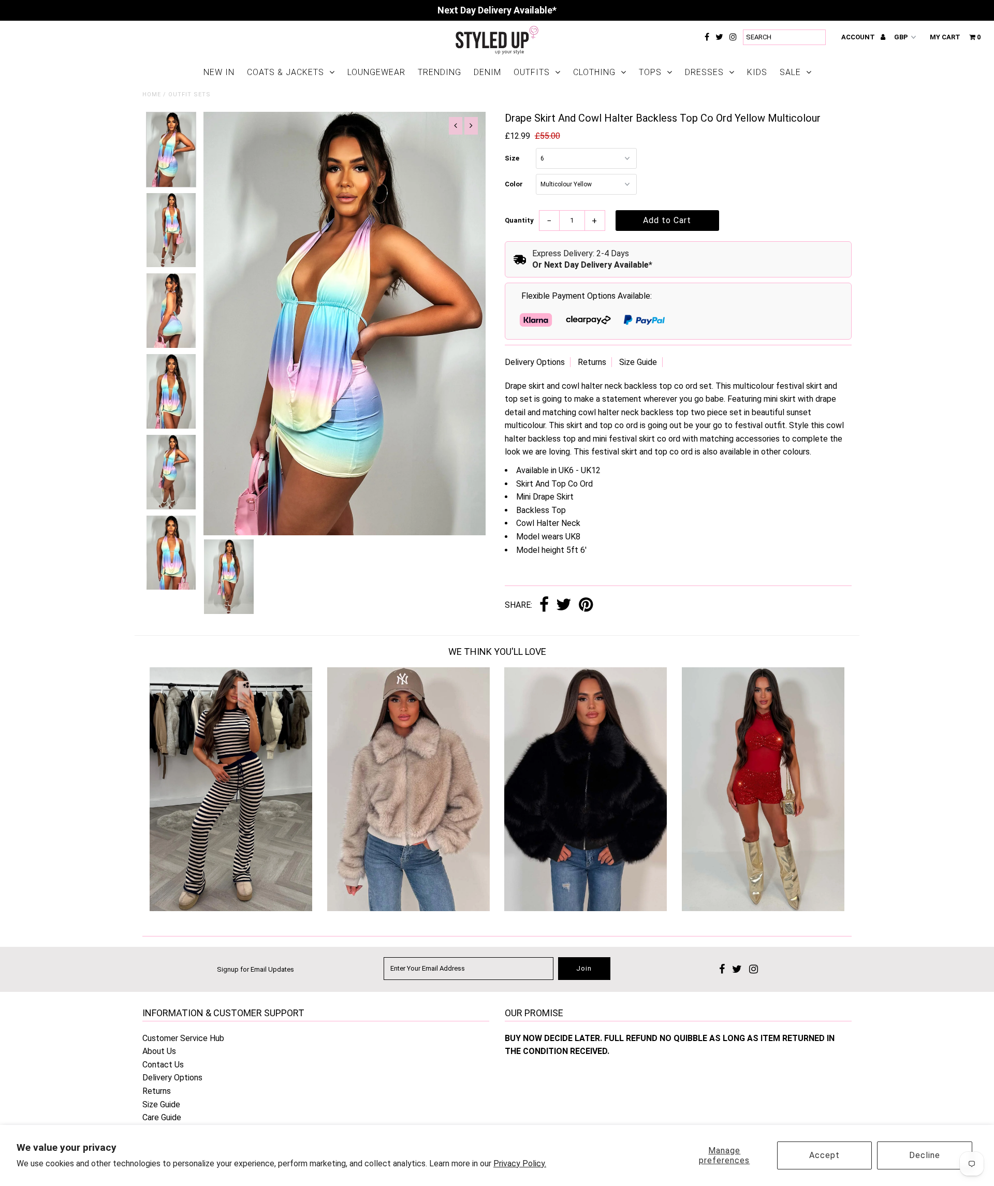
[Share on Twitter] (564, 605)
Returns (592, 362)
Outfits (532, 72)
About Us (159, 1051)
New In (219, 72)
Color (514, 184)
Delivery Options (535, 362)
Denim (487, 72)
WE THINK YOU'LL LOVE (497, 651)
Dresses (704, 72)
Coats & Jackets (285, 72)
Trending (439, 72)
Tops (650, 72)
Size (512, 158)
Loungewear (376, 72)
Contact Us (163, 1065)
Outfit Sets (189, 94)
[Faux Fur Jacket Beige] (408, 908)
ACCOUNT (858, 37)
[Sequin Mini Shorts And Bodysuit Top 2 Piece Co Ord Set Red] (763, 908)
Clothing (594, 72)
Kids (757, 72)
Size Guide (638, 362)
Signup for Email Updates (255, 969)
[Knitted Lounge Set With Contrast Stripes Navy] (231, 908)
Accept (824, 1155)
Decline (924, 1155)
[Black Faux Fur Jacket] (585, 908)
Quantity (519, 220)
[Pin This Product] (586, 605)
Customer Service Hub (183, 1038)
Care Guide (161, 1117)
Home (151, 94)
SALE (790, 72)
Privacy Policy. (519, 1163)
